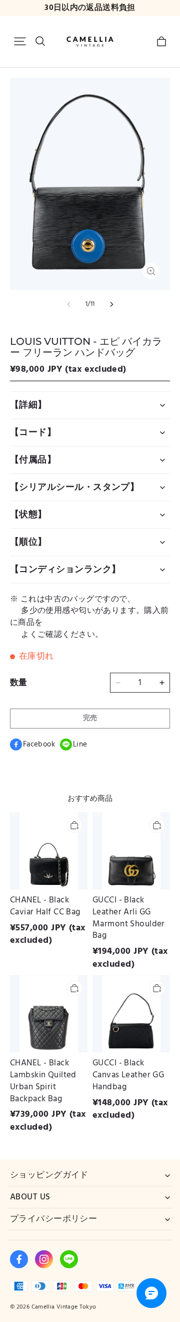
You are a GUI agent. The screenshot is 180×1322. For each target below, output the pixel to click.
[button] (20, 41)
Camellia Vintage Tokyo (64, 1307)
